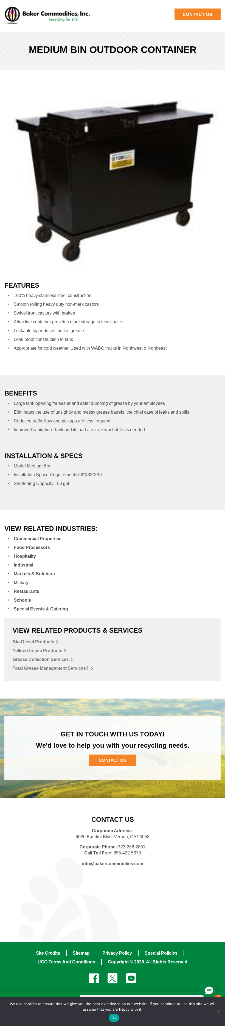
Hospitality (25, 556)
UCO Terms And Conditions (66, 962)
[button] (209, 991)
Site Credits (48, 953)
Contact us (197, 14)
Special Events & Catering (41, 609)
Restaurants (26, 591)
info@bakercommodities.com (112, 863)
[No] (218, 1011)
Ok (113, 1018)
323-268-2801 (131, 847)
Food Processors (32, 547)
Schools (22, 600)
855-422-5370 (127, 853)
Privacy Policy (117, 953)
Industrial (23, 565)
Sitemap (81, 953)
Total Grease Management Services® (51, 668)
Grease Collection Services (41, 659)
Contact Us (112, 760)
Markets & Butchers (34, 573)
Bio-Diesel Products (34, 642)
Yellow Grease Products (38, 650)
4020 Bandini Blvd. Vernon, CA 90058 (113, 836)
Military (21, 582)
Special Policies (161, 953)
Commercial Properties (37, 538)
